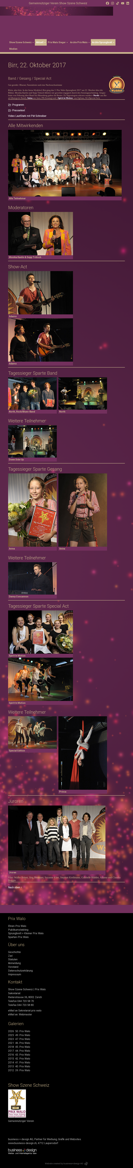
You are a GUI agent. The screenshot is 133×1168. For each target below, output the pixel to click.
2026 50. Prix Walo (19, 1031)
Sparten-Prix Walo (18, 937)
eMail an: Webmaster (20, 1014)
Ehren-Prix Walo (17, 926)
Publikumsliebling (18, 929)
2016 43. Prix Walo (19, 1054)
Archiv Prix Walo (79, 42)
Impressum (14, 974)
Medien (13, 49)
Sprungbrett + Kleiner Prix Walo (26, 933)
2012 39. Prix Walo (19, 1070)
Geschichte (14, 952)
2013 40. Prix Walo (19, 1066)
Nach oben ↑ (15, 887)
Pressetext (18, 110)
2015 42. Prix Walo (19, 1058)
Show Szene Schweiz (20, 42)
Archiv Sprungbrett (102, 42)
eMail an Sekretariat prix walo (25, 1010)
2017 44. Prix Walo (19, 1050)
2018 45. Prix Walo (19, 1046)
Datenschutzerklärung (20, 970)
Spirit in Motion (65, 98)
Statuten (13, 959)
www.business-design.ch (22, 1143)
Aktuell (40, 42)
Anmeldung (14, 963)
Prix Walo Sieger (57, 42)
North (96, 95)
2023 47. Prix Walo (19, 1039)
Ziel (10, 955)
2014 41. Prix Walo (19, 1062)
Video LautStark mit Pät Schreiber (27, 115)
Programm (18, 104)
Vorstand (13, 966)
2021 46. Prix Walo (19, 1043)
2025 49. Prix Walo (19, 1035)
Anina (30, 98)
